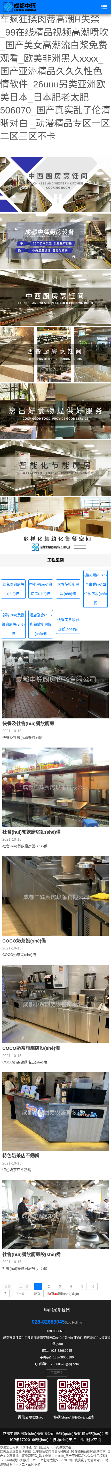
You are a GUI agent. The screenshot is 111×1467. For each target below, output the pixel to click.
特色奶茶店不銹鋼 (20, 1155)
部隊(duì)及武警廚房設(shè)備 (13, 624)
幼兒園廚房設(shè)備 (13, 589)
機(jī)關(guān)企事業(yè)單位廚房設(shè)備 (95, 589)
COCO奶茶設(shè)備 (24, 941)
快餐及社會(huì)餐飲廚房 (28, 723)
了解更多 (57, 1373)
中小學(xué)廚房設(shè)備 (40, 589)
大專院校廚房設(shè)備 (68, 589)
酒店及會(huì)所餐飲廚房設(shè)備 (41, 624)
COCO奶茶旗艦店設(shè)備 (31, 1048)
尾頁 (37, 1294)
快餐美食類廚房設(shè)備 (68, 624)
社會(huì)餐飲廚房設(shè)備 (31, 832)
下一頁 (20, 1294)
